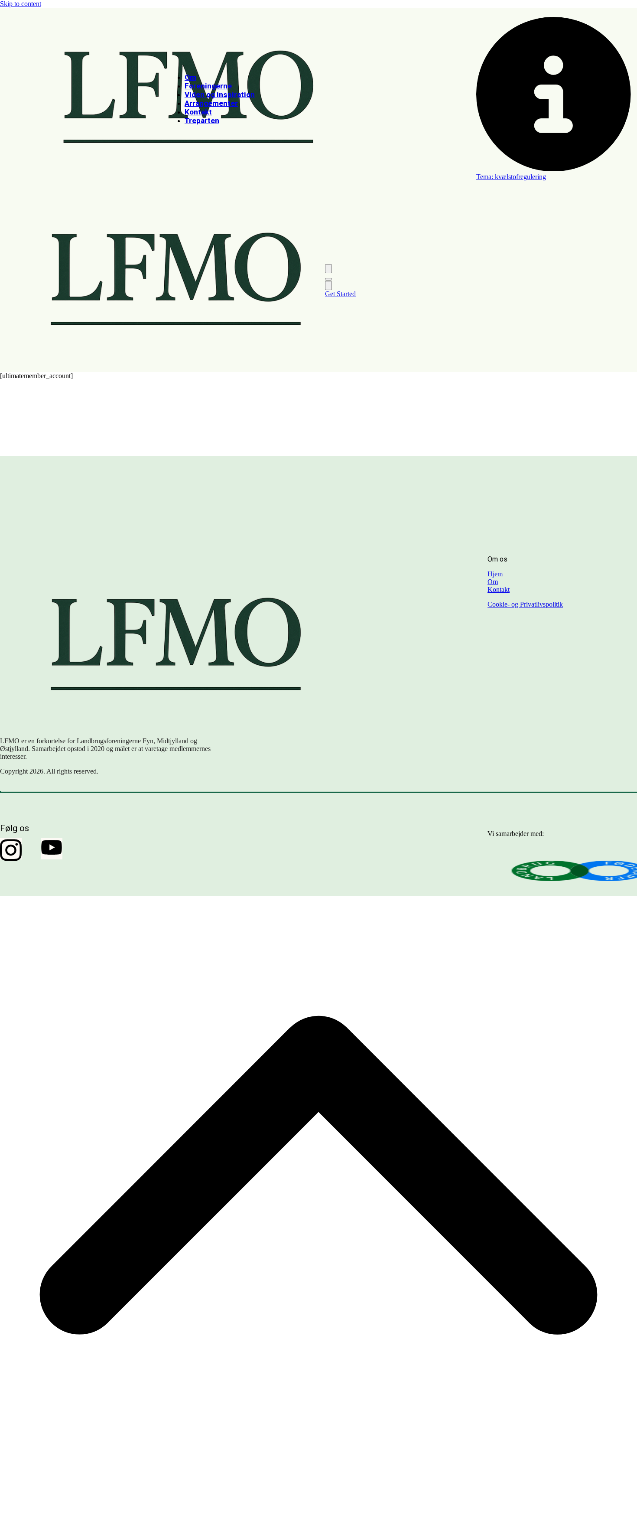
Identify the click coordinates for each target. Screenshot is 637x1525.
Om (493, 581)
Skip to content (20, 3)
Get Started (340, 293)
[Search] (328, 268)
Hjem (495, 574)
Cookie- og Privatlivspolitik (525, 604)
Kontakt (499, 589)
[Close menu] (328, 285)
